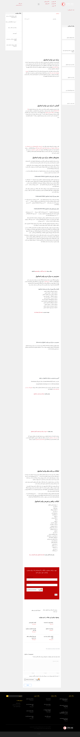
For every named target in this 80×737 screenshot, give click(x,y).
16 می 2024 (66, 707)
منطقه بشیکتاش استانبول (29, 710)
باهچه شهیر (37, 271)
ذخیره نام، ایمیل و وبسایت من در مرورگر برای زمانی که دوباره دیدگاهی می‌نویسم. (43, 676)
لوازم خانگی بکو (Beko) (40, 148)
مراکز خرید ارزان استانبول (70, 64)
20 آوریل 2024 (31, 700)
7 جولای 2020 (51, 630)
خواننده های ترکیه (48, 698)
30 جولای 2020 (34, 631)
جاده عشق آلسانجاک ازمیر (70, 90)
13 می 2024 (66, 714)
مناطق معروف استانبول (49, 112)
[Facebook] (19, 727)
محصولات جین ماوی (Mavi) (50, 148)
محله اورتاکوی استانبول (70, 37)
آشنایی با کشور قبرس (32, 622)
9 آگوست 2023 (49, 712)
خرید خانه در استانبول (53, 437)
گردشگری (70, 9)
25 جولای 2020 (34, 639)
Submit (28, 685)
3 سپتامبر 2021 (48, 717)
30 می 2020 (51, 624)
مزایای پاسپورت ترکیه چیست (48, 622)
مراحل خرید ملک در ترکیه (12, 27)
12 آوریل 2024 (31, 718)
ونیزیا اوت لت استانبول (49, 628)
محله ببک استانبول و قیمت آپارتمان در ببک (36, 554)
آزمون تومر (15, 33)
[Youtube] (7, 727)
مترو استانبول (46, 281)
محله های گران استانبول (40, 439)
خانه (73, 9)
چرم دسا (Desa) (30, 146)
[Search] (7, 696)
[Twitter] (15, 727)
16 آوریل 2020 (34, 624)
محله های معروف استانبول (29, 698)
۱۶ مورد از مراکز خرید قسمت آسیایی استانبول (39, 431)
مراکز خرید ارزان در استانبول (39, 393)
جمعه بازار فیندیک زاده (38, 312)
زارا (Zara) (41, 146)
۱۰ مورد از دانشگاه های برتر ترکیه (11, 21)
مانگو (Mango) (35, 146)
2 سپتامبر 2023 (48, 700)
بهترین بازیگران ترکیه (48, 716)
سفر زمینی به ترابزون (70, 103)
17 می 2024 (66, 701)
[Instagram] (11, 727)
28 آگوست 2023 (48, 705)
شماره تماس (29, 582)
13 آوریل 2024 (31, 712)
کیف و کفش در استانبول (36, 149)
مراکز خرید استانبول (71, 77)
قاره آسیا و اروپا (55, 67)
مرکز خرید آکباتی (43, 271)
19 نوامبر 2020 (51, 639)
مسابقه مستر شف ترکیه (47, 704)
